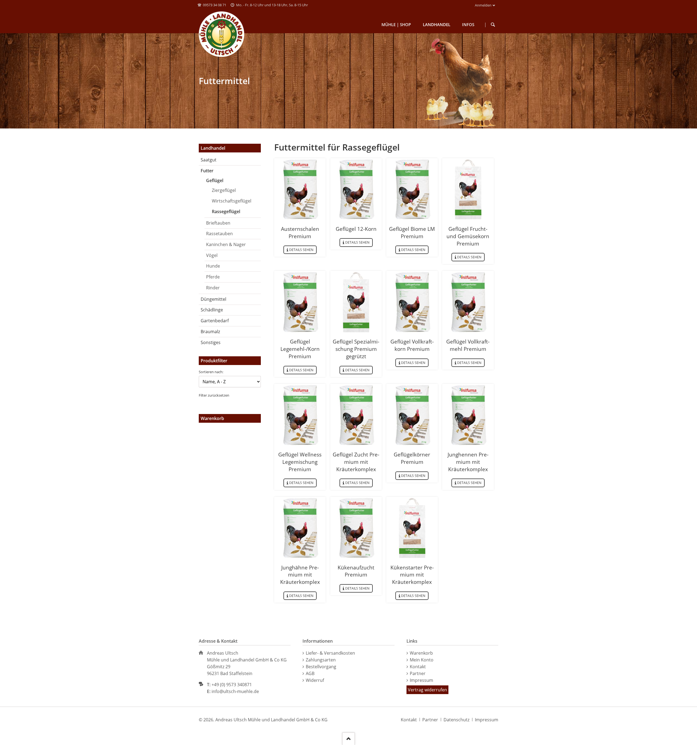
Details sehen (301, 249)
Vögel (212, 255)
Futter (207, 171)
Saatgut (208, 160)
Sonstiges (211, 342)
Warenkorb (421, 653)
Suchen (493, 24)
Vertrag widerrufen (427, 690)
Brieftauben (218, 223)
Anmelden (483, 5)
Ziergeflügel (224, 190)
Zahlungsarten (321, 660)
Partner (418, 673)
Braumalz (210, 332)
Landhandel (213, 148)
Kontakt (418, 667)
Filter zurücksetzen (214, 395)
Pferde (213, 277)
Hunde (213, 266)
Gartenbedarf (215, 321)
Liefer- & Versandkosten (330, 653)
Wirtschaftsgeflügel (231, 201)
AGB (310, 673)
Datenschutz (456, 720)
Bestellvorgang (321, 667)
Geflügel (214, 180)
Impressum (421, 680)
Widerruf (315, 680)
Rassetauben (219, 234)
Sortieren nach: (211, 371)
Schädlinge (212, 310)
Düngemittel (213, 299)
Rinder (213, 288)
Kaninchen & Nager (226, 244)
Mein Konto (421, 660)
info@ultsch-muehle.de (235, 691)
